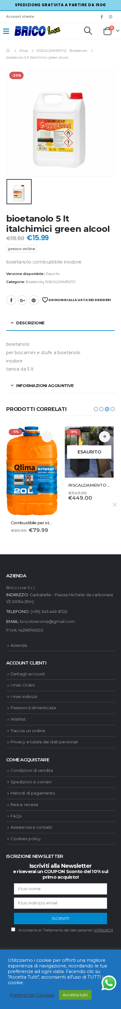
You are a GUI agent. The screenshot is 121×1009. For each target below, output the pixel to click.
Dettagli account (28, 673)
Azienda (19, 645)
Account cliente (20, 17)
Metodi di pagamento (33, 793)
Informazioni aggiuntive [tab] (45, 385)
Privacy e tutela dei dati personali (44, 741)
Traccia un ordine (28, 730)
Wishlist (18, 719)
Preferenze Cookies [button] (31, 995)
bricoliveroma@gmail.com (47, 621)
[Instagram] (111, 17)
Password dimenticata (33, 707)
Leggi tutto (104, 436)
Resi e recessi (24, 804)
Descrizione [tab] (30, 322)
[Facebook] (102, 17)
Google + (22, 300)
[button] (96, 409)
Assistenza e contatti (31, 827)
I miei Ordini (23, 684)
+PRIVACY (103, 930)
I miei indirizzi (24, 696)
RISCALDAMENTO (60, 282)
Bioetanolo (34, 282)
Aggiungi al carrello (47, 436)
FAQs (16, 815)
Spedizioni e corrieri (31, 781)
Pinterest (34, 300)
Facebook (11, 300)
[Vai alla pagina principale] (8, 50)
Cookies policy (26, 838)
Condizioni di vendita (32, 770)
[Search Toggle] (87, 31)
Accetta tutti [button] (75, 994)
